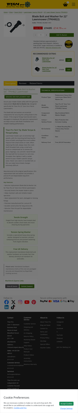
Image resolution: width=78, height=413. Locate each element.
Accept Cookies (66, 404)
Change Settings (66, 408)
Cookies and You (20, 408)
